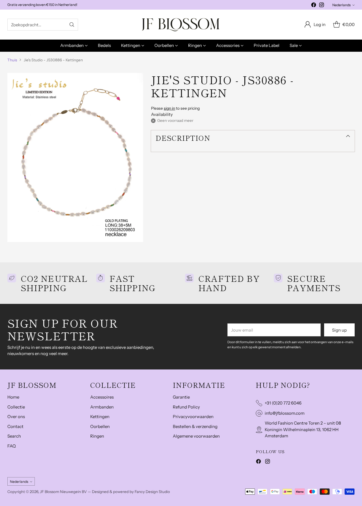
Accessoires (102, 397)
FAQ (11, 446)
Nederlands (341, 5)
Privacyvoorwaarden (193, 416)
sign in (169, 108)
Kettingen (99, 416)
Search (14, 436)
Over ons (16, 416)
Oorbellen (100, 426)
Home (13, 397)
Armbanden (102, 407)
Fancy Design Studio (152, 491)
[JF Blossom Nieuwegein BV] (181, 24)
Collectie (16, 407)
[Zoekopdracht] (72, 25)
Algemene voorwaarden (196, 436)
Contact (15, 426)
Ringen (97, 436)
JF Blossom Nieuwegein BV (63, 491)
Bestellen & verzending (195, 426)
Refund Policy (186, 407)
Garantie (181, 397)
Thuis (12, 60)
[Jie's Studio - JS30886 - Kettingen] (75, 157)
